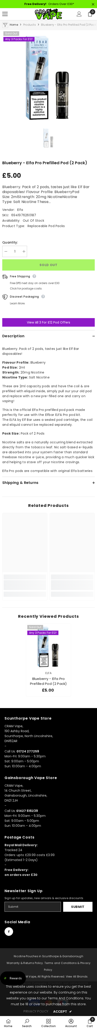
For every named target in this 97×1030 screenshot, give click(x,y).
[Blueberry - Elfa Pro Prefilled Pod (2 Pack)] (48, 646)
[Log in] (79, 13)
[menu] (5, 14)
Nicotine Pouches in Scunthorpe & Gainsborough (48, 956)
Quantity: (10, 242)
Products (29, 25)
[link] (25, 585)
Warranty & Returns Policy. (25, 963)
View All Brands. (77, 976)
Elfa (20, 209)
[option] (48, 76)
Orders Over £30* (49, 4)
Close (93, 4)
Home (14, 25)
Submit (78, 907)
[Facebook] (9, 931)
